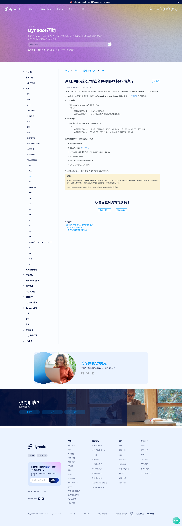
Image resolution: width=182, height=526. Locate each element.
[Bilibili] (41, 491)
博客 (75, 412)
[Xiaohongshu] (38, 491)
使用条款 (86, 514)
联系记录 (134, 96)
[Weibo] (35, 491)
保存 (157, 81)
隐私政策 (72, 514)
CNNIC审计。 (85, 148)
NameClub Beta (98, 487)
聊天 (30, 412)
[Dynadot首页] (12, 9)
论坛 (52, 412)
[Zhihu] (45, 491)
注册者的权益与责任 (121, 514)
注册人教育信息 (102, 514)
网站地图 (144, 459)
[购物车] (174, 9)
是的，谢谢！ (105, 210)
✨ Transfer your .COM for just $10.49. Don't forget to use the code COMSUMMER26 (90, 2)
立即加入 (53, 480)
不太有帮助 (121, 210)
